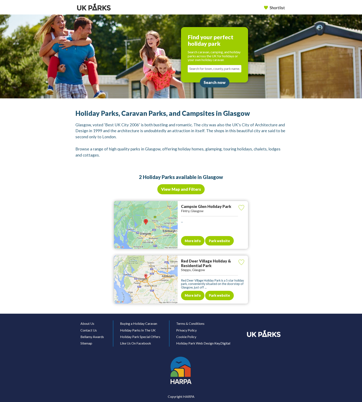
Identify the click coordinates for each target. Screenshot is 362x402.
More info (193, 241)
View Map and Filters (181, 189)
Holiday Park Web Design (195, 343)
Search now (215, 82)
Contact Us (88, 330)
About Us (87, 323)
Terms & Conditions (190, 323)
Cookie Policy (186, 337)
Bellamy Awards (92, 337)
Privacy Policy (186, 330)
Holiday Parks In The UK (138, 330)
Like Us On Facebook (135, 343)
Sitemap (86, 343)
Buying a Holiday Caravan (138, 323)
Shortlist (277, 7)
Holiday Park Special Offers (140, 337)
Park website (219, 241)
